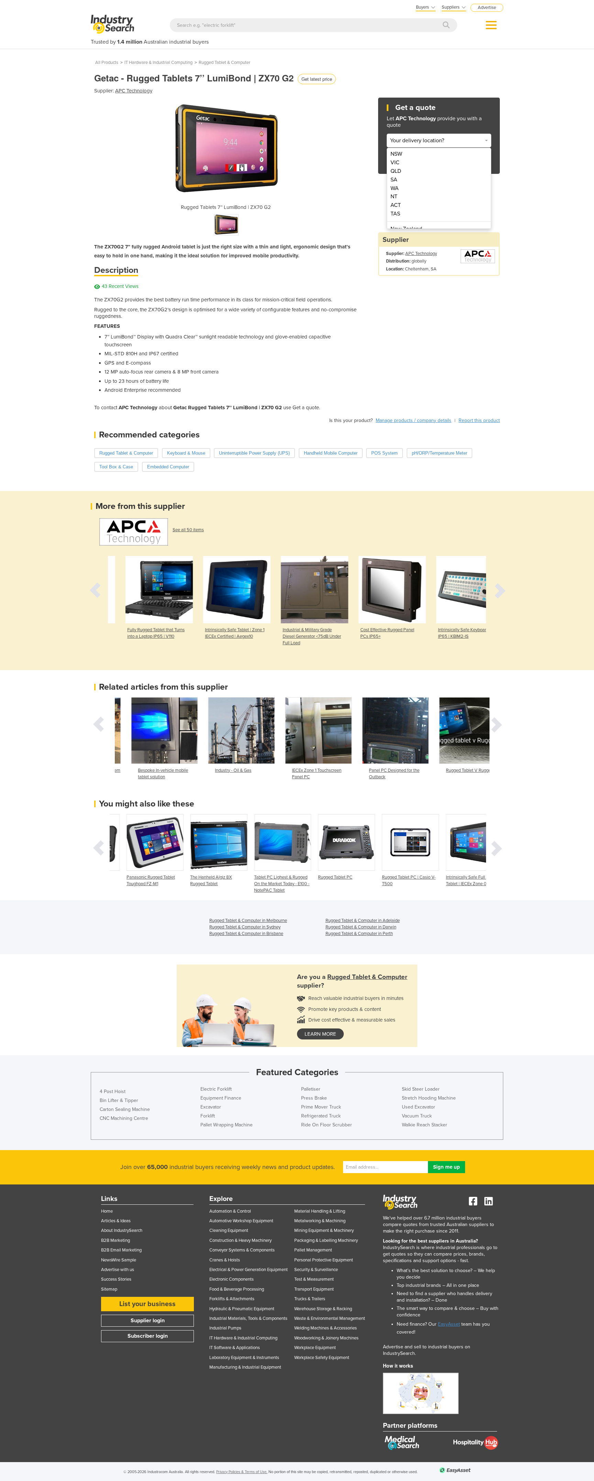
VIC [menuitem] (394, 162)
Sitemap (109, 1289)
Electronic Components (231, 1279)
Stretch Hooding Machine (429, 1098)
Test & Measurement (314, 1279)
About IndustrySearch (121, 1230)
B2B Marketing (115, 1240)
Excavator (210, 1107)
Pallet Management (313, 1250)
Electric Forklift (216, 1089)
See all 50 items (188, 530)
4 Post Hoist (112, 1091)
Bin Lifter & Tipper (119, 1100)
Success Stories (116, 1279)
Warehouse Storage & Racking (323, 1309)
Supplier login (148, 1320)
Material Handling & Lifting (319, 1211)
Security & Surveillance (316, 1269)
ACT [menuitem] (395, 205)
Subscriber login (148, 1336)
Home (107, 1211)
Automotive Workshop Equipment (241, 1221)
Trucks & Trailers (309, 1299)
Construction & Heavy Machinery (240, 1240)
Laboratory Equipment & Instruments (244, 1357)
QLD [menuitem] (395, 171)
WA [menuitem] (394, 188)
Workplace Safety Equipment (321, 1357)
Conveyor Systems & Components (242, 1250)
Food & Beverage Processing (236, 1289)
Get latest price (316, 79)
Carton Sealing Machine (125, 1109)
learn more (320, 1034)
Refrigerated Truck (321, 1116)
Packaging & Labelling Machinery (326, 1240)
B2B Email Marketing (121, 1250)
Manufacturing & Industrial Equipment (245, 1367)
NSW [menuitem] (396, 154)
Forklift (207, 1116)
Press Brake (314, 1098)
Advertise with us (117, 1269)
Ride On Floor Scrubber (326, 1125)
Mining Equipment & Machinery (324, 1230)
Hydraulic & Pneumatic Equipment (241, 1309)
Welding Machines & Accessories (325, 1328)
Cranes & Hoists (224, 1260)
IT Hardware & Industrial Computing (158, 62)
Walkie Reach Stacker (424, 1125)
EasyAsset (449, 1324)
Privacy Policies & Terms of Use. (241, 1472)
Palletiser (310, 1089)
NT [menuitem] (393, 196)
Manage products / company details (413, 420)
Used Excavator (418, 1107)
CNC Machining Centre (124, 1118)
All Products (106, 62)
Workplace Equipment (315, 1347)
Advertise (487, 7)
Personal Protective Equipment (323, 1260)
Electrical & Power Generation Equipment (248, 1269)
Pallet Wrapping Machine (226, 1125)
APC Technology (133, 91)
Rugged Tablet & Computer (224, 62)
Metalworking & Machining (319, 1221)
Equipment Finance (220, 1098)
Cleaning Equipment (228, 1230)
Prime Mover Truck (321, 1107)
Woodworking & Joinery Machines (326, 1338)
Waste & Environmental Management (329, 1318)
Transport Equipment (314, 1289)
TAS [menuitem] (395, 213)
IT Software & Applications (234, 1347)
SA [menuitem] (393, 179)
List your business (147, 1304)
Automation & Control (230, 1211)
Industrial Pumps (225, 1328)
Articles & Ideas (116, 1221)
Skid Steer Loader (421, 1089)
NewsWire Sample (118, 1260)
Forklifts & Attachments (231, 1299)
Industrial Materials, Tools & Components (248, 1318)
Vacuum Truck (417, 1116)
